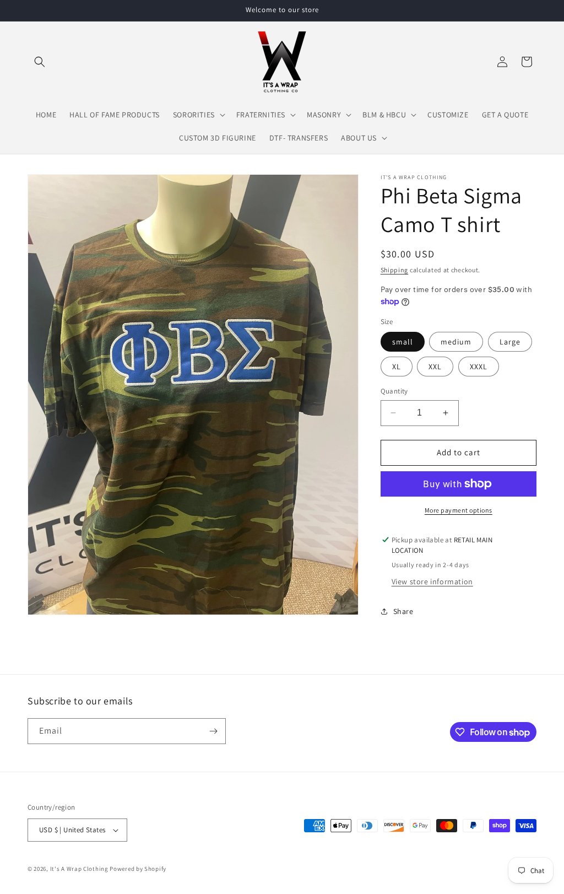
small (402, 342)
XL (396, 366)
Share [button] (403, 611)
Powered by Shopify (138, 869)
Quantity (394, 391)
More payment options (458, 510)
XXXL (478, 366)
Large (510, 342)
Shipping (395, 270)
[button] (40, 62)
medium (456, 342)
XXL (435, 366)
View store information (432, 581)
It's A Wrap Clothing (80, 869)
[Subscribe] (213, 731)
